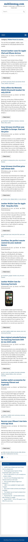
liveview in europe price (9, 160)
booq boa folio (15, 234)
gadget (10, 275)
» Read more (6, 78)
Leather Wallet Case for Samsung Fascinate (10, 282)
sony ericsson (22, 199)
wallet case (8, 416)
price (16, 160)
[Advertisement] (14, 24)
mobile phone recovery (12, 453)
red (25, 331)
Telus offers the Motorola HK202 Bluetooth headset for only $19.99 (13, 90)
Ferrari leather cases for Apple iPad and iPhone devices (13, 52)
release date (14, 199)
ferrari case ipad (7, 81)
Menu (3, 35)
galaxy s (5, 415)
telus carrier (8, 122)
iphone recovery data (16, 452)
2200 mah (5, 372)
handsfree (11, 121)
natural (18, 331)
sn (18, 199)
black (4, 331)
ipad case (22, 234)
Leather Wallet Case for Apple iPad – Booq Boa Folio (13, 204)
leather (9, 415)
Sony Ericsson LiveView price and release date (13, 167)
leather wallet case (11, 331)
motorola (16, 121)
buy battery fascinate (14, 372)
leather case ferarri (9, 83)
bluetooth (5, 121)
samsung (17, 415)
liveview (5, 199)
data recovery (6, 452)
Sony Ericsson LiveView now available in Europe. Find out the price (13, 129)
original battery (9, 374)
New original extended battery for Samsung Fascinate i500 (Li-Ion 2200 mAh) (13, 339)
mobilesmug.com (14, 3)
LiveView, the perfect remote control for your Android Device (13, 242)
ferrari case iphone (16, 81)
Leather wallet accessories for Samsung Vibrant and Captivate (13, 382)
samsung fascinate (6, 333)
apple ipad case (7, 234)
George (13, 55)
